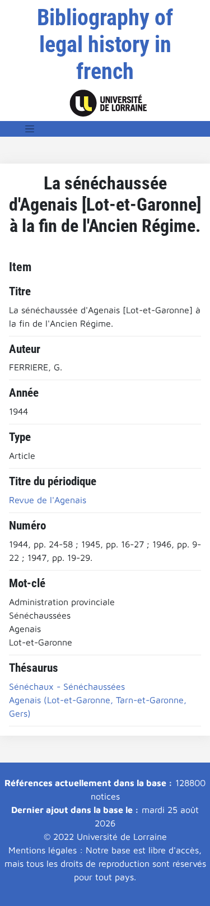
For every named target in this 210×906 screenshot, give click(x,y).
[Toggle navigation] (29, 129)
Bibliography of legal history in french (105, 44)
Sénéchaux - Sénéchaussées (67, 686)
